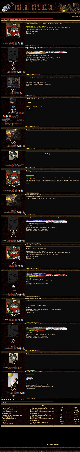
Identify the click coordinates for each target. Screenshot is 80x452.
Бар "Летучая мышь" (34, 421)
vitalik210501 (77, 410)
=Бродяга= (61, 423)
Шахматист (13, 128)
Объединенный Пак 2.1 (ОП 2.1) (7, 417)
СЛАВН (61, 406)
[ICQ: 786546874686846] (32, 167)
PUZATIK (76, 409)
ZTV (60, 408)
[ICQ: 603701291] (37, 45)
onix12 (61, 410)
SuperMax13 (61, 407)
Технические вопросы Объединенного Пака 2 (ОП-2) (11, 412)
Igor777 (76, 408)
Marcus (13, 75)
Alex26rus (76, 415)
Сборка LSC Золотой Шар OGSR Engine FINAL (38, 422)
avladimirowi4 (62, 420)
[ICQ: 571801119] (32, 398)
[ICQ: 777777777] (37, 126)
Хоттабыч (13, 169)
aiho (76, 423)
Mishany (76, 414)
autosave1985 (77, 422)
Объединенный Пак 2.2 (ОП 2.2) (7, 416)
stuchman (76, 418)
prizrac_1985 (77, 419)
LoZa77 (76, 416)
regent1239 (77, 411)
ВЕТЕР (61, 417)
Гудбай (76, 412)
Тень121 (61, 422)
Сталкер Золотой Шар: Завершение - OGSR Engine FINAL (12, 414)
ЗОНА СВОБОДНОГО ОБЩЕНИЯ (7, 409)
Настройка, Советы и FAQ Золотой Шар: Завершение (11, 419)
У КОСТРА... (5, 408)
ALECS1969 (61, 415)
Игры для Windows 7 (18, 19)
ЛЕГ (60, 412)
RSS (78, 13)
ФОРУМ (2, 19)
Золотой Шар (4, 410)
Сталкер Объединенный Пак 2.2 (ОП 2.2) (9, 411)
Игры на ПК (12, 19)
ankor (76, 406)
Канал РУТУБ (28, 101)
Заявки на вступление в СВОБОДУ (8, 418)
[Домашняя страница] (32, 45)
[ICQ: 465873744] (32, 95)
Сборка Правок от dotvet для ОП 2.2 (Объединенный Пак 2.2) (41, 419)
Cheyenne (61, 409)
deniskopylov (13, 352)
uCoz (42, 451)
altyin (76, 413)
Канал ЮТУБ (28, 102)
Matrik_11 (61, 419)
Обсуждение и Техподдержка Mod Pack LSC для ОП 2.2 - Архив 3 (41, 414)
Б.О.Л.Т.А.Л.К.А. (6, 19)
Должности (4, 421)
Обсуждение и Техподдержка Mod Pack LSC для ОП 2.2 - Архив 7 (41, 407)
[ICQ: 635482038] (37, 74)
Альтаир (13, 371)
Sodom (61, 414)
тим (75, 417)
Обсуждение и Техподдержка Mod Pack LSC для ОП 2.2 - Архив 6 (41, 408)
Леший (13, 47)
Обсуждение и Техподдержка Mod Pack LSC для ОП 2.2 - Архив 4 (41, 411)
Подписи (4, 422)
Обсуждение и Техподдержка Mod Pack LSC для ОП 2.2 (11, 407)
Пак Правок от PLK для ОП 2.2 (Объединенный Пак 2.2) (12, 415)
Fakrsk (76, 407)
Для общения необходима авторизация (53, 444)
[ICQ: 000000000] (32, 148)
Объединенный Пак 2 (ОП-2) (6, 413)
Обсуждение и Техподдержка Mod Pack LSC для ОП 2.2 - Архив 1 (41, 418)
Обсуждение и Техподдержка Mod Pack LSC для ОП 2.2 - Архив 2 (41, 412)
